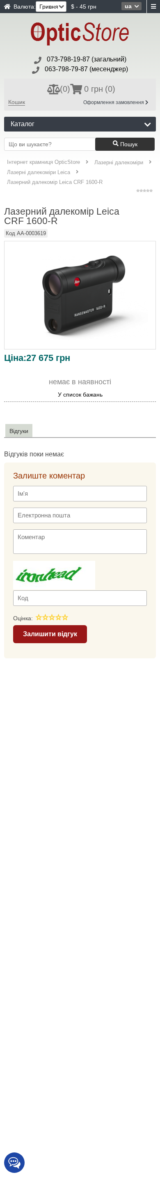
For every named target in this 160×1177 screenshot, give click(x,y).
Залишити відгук (50, 633)
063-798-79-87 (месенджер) (86, 69)
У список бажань (80, 395)
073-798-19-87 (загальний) (86, 59)
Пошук (128, 144)
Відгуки (18, 431)
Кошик (16, 102)
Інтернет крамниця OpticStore (43, 162)
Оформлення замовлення (114, 102)
